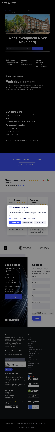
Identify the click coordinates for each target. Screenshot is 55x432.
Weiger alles (40, 222)
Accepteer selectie (27, 222)
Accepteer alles (15, 222)
